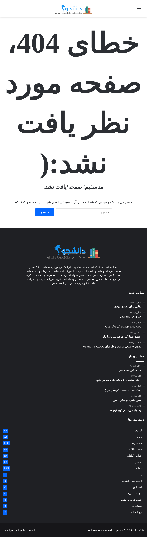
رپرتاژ (138, 474)
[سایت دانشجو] (73, 8)
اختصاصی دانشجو (132, 480)
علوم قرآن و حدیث (131, 499)
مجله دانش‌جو (134, 493)
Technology (135, 512)
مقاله (139, 468)
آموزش (138, 430)
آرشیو (32, 530)
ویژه (139, 436)
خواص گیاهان (134, 455)
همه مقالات (135, 449)
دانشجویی (136, 443)
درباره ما (8, 530)
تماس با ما (20, 530)
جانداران (137, 462)
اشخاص (137, 487)
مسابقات (137, 506)
